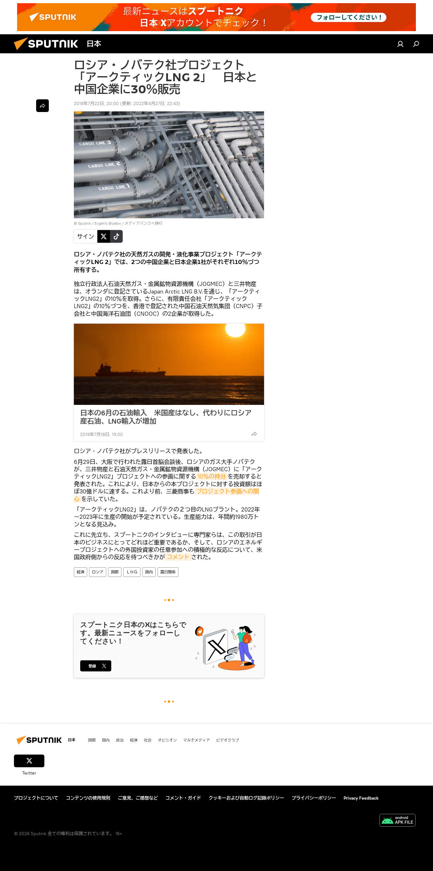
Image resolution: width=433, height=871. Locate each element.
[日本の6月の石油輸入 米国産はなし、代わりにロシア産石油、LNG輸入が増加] (169, 364)
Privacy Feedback (361, 798)
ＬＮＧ (132, 572)
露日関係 (168, 572)
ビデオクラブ (227, 740)
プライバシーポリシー (314, 798)
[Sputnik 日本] (48, 52)
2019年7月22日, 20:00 (96, 103)
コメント (178, 557)
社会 (148, 740)
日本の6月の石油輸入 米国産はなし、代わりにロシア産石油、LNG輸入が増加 (166, 417)
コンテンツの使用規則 (88, 798)
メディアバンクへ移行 (144, 223)
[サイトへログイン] (400, 43)
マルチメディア (196, 740)
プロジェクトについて (36, 798)
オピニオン (167, 740)
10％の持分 (212, 476)
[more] (254, 433)
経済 (80, 572)
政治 (120, 740)
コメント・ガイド (183, 798)
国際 (115, 572)
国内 (149, 572)
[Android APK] (397, 821)
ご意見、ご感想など (138, 798)
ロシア (97, 572)
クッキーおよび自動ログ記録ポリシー (246, 798)
